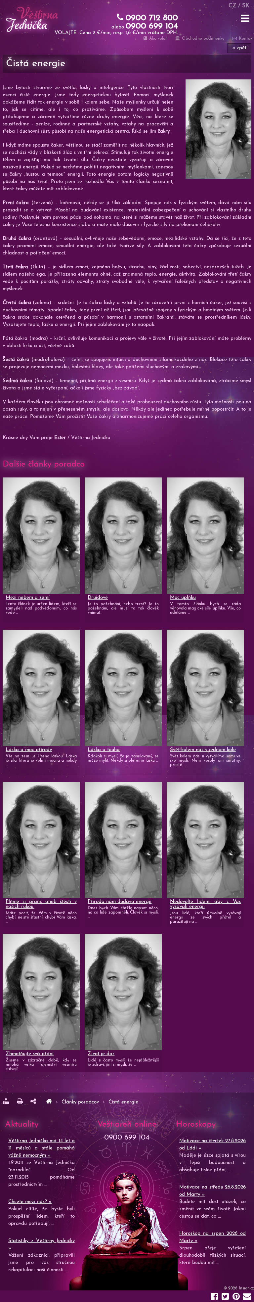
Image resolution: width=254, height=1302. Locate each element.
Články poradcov (81, 1102)
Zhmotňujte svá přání (30, 1054)
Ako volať (157, 38)
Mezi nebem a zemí (28, 597)
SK (245, 6)
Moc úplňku (183, 597)
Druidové (98, 597)
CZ (232, 6)
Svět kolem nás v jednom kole (203, 749)
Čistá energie (123, 1102)
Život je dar (101, 1054)
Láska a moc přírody (29, 749)
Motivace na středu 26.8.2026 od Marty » (212, 1191)
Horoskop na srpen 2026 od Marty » (212, 1237)
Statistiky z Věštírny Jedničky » (41, 1244)
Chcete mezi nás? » (30, 1201)
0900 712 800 (152, 18)
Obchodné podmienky (202, 38)
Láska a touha (104, 749)
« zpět (239, 48)
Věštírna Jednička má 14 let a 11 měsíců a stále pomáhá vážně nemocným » (41, 1148)
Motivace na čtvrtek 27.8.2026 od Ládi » (212, 1145)
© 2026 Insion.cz (239, 1288)
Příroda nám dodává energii (119, 901)
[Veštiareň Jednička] (49, 1102)
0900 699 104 (152, 26)
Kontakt (245, 38)
